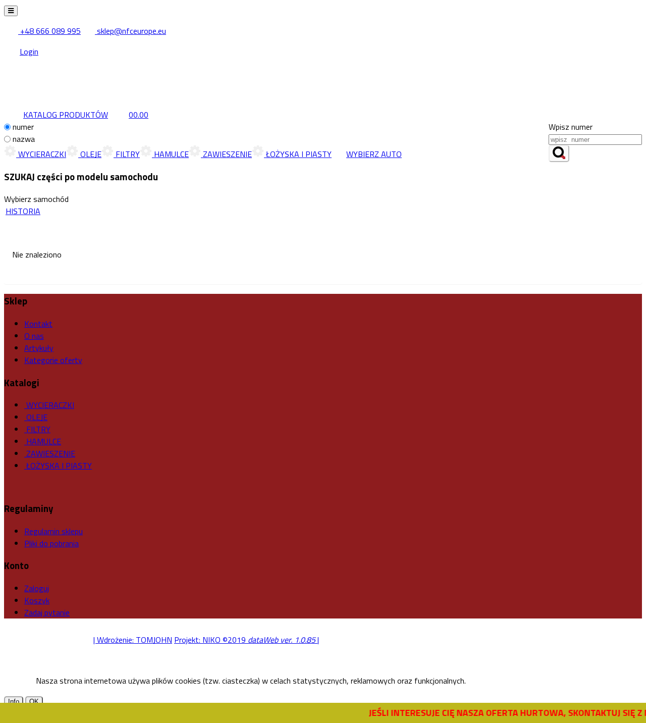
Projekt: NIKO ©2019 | (246, 640)
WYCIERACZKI (41, 154)
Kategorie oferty (53, 360)
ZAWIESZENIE (226, 154)
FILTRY (127, 154)
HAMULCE (170, 154)
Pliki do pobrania (51, 543)
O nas (34, 336)
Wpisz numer (571, 127)
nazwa (24, 139)
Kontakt (38, 324)
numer (23, 127)
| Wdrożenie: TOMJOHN (132, 640)
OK (34, 701)
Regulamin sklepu (53, 531)
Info (13, 701)
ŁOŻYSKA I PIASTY (298, 154)
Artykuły (38, 348)
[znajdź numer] (559, 153)
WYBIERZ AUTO (374, 154)
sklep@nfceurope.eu (130, 31)
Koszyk (36, 600)
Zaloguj (36, 588)
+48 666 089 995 (49, 31)
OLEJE (89, 154)
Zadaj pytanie (47, 612)
